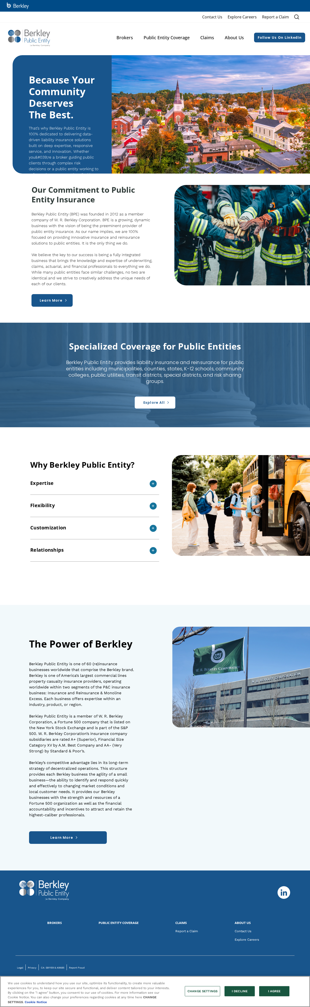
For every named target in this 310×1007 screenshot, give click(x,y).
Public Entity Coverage (119, 923)
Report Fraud (77, 967)
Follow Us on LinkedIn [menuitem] (280, 37)
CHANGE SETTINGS (202, 991)
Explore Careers (242, 17)
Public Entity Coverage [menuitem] (167, 37)
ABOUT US (243, 923)
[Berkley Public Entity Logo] (29, 37)
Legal (20, 967)
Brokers (54, 923)
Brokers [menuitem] (124, 37)
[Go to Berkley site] (18, 5)
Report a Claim (275, 17)
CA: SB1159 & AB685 (52, 967)
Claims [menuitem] (207, 37)
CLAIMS (181, 923)
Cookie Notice (36, 1002)
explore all (154, 402)
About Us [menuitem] (234, 37)
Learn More (61, 837)
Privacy (32, 967)
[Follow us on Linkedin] (284, 892)
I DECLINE (240, 991)
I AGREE (274, 991)
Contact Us (212, 17)
